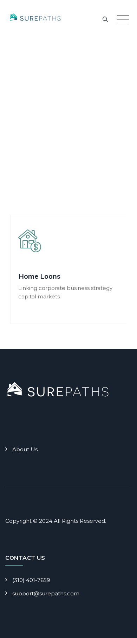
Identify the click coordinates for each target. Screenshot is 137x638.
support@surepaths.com (45, 593)
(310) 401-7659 (31, 580)
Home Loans (39, 276)
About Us (25, 449)
